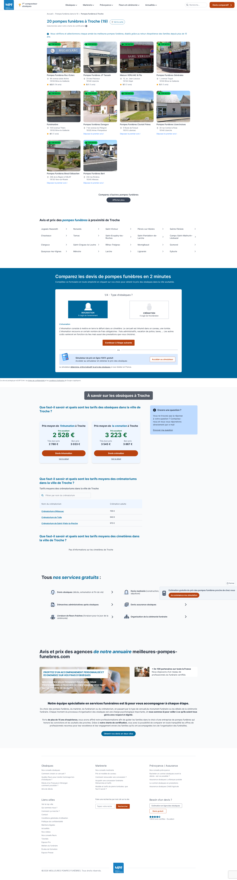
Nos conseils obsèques (50, 770)
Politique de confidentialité (52, 821)
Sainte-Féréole (176, 229)
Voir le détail (72, 459)
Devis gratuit (158, 811)
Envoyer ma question (163, 430)
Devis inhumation (63, 453)
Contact (44, 814)
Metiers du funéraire (49, 846)
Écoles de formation (49, 849)
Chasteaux (46, 235)
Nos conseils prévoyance (159, 770)
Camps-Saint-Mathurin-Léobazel (181, 236)
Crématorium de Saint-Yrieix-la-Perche (59, 523)
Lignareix (142, 251)
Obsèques (70, 5)
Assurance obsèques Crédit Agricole (164, 786)
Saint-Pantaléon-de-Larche (147, 236)
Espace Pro (46, 842)
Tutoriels (44, 839)
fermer (231, 583)
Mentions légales (48, 825)
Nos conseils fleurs (49, 835)
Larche (109, 251)
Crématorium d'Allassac (52, 511)
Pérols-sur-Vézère (146, 229)
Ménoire (77, 251)
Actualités (150, 5)
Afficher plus (118, 200)
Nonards (77, 229)
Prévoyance (105, 5)
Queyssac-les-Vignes (51, 251)
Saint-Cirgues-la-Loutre (84, 244)
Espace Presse (47, 852)
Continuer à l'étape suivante (118, 342)
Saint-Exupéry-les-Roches (114, 236)
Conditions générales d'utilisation (54, 818)
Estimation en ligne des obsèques (167, 805)
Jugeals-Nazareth (49, 229)
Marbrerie (87, 5)
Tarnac (76, 235)
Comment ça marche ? (50, 811)
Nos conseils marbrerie (104, 770)
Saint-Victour (112, 229)
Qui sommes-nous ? (49, 808)
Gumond (174, 244)
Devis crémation (116, 453)
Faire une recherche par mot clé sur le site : (112, 800)
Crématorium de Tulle (51, 517)
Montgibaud (143, 244)
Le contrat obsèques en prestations (163, 783)
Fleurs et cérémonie (128, 5)
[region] (91, 512)
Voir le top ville (47, 804)
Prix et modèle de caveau (105, 774)
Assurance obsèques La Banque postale (165, 779)
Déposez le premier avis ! (93, 134)
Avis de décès (47, 789)
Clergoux (45, 244)
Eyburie (173, 251)
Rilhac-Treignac (113, 244)
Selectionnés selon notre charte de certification (67, 26)
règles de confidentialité (36, 380)
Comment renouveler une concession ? (111, 777)
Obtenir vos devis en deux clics (118, 733)
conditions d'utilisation (57, 380)
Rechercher (124, 806)
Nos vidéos (45, 832)
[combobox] (196, 5)
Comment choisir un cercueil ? (53, 774)
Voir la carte (118, 22)
